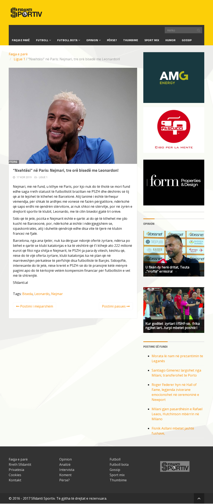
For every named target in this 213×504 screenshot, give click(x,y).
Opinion (92, 40)
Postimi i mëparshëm (36, 306)
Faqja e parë (18, 54)
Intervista (66, 469)
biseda (27, 294)
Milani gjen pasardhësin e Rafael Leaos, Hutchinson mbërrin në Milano (177, 414)
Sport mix (151, 40)
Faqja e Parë (21, 40)
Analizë (65, 464)
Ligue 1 (19, 59)
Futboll (42, 40)
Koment (65, 475)
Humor (170, 40)
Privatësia (16, 469)
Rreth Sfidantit (20, 464)
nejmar (57, 294)
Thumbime (130, 40)
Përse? (112, 40)
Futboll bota (67, 40)
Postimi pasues (114, 306)
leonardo (42, 294)
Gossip (187, 40)
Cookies (15, 475)
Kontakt (15, 480)
